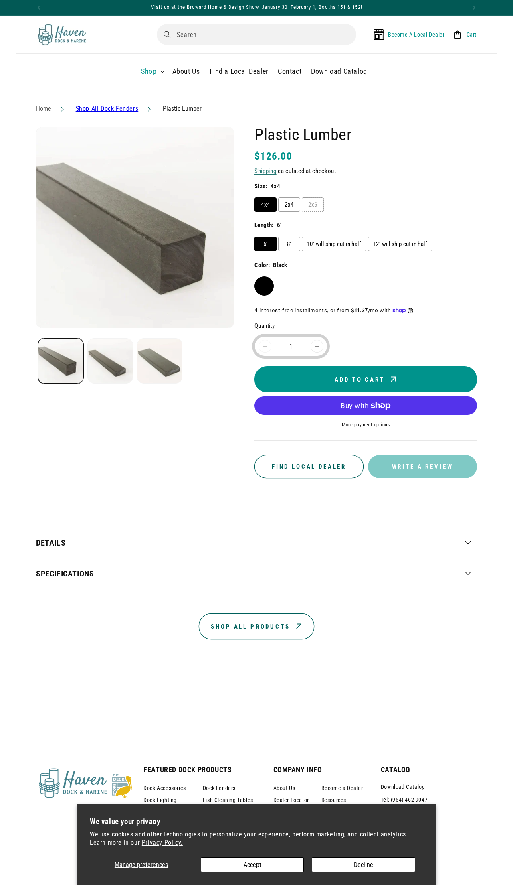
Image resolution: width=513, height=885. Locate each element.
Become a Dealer (342, 788)
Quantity (264, 325)
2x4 (289, 204)
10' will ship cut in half (334, 244)
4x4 (265, 204)
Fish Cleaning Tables (228, 800)
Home (43, 108)
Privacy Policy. (162, 842)
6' (265, 244)
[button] (151, 71)
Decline (363, 865)
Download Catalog (403, 787)
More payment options (366, 425)
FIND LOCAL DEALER (309, 466)
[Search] (167, 34)
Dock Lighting (160, 800)
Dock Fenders (219, 788)
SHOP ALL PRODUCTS (250, 626)
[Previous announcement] (39, 7)
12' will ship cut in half (400, 244)
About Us (284, 788)
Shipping (265, 171)
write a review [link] (422, 466)
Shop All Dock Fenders (107, 108)
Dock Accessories (164, 788)
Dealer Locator (291, 800)
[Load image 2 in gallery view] (110, 361)
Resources (333, 800)
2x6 (312, 204)
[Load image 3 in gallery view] (159, 361)
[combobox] (256, 34)
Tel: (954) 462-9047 (404, 799)
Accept (252, 865)
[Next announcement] (474, 7)
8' (289, 244)
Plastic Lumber (182, 108)
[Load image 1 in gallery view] (60, 361)
